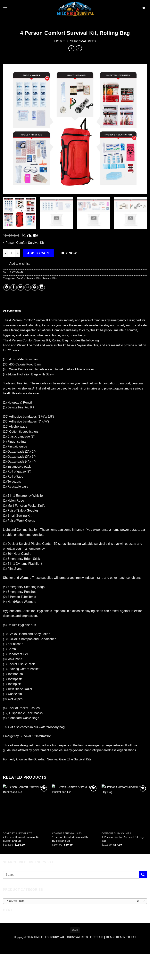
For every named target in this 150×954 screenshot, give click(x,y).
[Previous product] (79, 48)
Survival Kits (83, 41)
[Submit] (143, 874)
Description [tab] (12, 310)
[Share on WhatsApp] (6, 287)
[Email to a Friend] (27, 287)
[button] (5, 8)
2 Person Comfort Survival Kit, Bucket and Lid (21, 838)
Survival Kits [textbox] (73, 901)
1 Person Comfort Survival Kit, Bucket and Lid (70, 838)
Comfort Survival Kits (29, 278)
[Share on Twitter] (20, 287)
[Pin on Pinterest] (34, 287)
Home (59, 41)
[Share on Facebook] (13, 287)
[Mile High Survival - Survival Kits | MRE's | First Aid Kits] (75, 9)
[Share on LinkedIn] (41, 287)
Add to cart (38, 253)
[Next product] (71, 48)
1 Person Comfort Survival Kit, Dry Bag (123, 838)
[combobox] (75, 901)
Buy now (69, 253)
